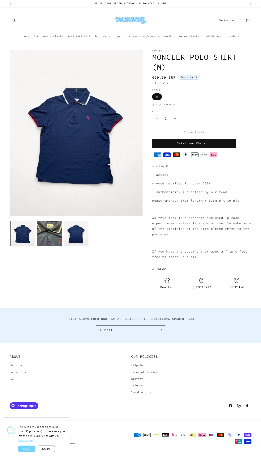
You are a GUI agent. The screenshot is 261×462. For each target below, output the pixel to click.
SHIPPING (236, 287)
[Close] (67, 420)
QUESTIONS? (202, 287)
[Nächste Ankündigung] (250, 3)
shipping (137, 365)
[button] (14, 20)
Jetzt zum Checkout (194, 143)
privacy (137, 379)
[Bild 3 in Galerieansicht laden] (76, 233)
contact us (18, 372)
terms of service (144, 372)
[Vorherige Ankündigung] (11, 3)
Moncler (166, 287)
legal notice (141, 392)
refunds (137, 385)
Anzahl (157, 111)
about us (16, 365)
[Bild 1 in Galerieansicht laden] (23, 233)
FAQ (12, 379)
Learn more (25, 440)
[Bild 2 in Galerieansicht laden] (49, 233)
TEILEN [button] (161, 268)
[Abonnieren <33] (160, 329)
